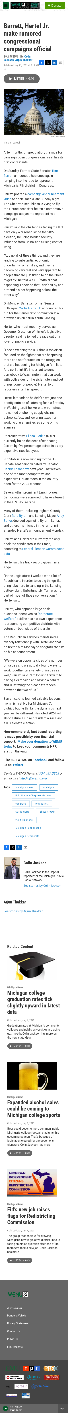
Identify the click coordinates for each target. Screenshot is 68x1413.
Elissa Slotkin (35, 436)
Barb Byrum (20, 516)
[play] (5, 1408)
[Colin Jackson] (12, 868)
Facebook (40, 760)
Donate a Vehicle (16, 1315)
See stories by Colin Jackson (42, 886)
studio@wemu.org (33, 778)
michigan (48, 787)
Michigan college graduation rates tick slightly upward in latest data (33, 1002)
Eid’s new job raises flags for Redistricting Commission (31, 1215)
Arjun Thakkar (23, 60)
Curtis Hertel (22, 811)
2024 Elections (24, 819)
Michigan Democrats (27, 836)
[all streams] (63, 1408)
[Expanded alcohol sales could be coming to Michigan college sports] (32, 1076)
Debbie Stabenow (16, 469)
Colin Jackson (35, 863)
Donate (56, 5)
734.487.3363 (48, 773)
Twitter (17, 765)
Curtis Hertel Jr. (30, 308)
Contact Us (13, 1331)
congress (20, 803)
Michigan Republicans (28, 827)
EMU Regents (15, 1347)
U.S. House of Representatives (33, 795)
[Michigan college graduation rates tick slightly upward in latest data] (32, 966)
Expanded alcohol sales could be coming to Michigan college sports (33, 1108)
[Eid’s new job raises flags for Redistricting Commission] (32, 1183)
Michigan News (24, 787)
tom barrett (42, 803)
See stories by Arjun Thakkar (23, 911)
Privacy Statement (18, 1323)
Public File (12, 1339)
